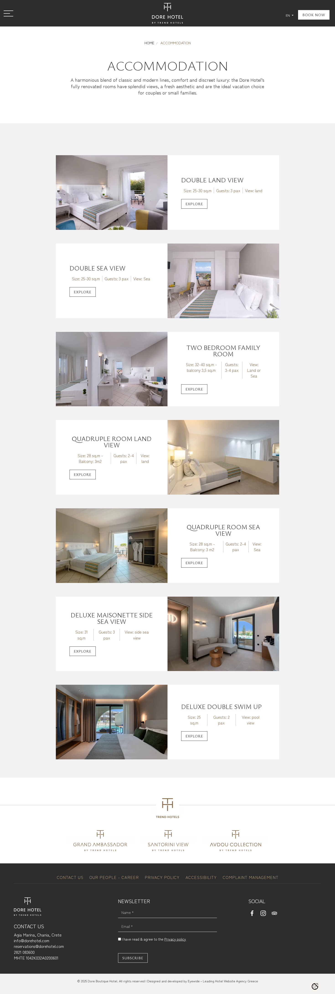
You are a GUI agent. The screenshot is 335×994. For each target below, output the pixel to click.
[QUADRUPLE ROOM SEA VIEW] (112, 544)
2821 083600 (24, 952)
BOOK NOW (313, 14)
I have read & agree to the (154, 939)
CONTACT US (71, 877)
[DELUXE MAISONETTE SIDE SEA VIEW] (223, 633)
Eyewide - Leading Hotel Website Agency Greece (223, 981)
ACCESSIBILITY (202, 877)
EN (288, 15)
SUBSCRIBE (132, 957)
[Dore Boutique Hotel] (167, 13)
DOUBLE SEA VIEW (98, 268)
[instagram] (264, 913)
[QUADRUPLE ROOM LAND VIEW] (223, 456)
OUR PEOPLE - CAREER (114, 877)
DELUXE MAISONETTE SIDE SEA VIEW (112, 618)
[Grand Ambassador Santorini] (100, 840)
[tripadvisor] (276, 913)
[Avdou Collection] (235, 840)
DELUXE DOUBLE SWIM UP (221, 706)
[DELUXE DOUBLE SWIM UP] (112, 721)
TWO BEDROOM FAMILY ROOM (223, 350)
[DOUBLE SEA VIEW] (223, 280)
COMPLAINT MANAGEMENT (250, 877)
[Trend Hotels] (167, 811)
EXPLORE (194, 203)
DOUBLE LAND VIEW (212, 180)
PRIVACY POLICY (163, 877)
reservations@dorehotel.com (39, 946)
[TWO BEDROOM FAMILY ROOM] (112, 368)
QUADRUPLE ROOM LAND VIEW (112, 441)
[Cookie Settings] (315, 986)
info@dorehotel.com (31, 940)
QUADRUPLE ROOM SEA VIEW (223, 530)
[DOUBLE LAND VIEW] (112, 192)
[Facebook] (253, 913)
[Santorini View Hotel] (168, 840)
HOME (149, 42)
